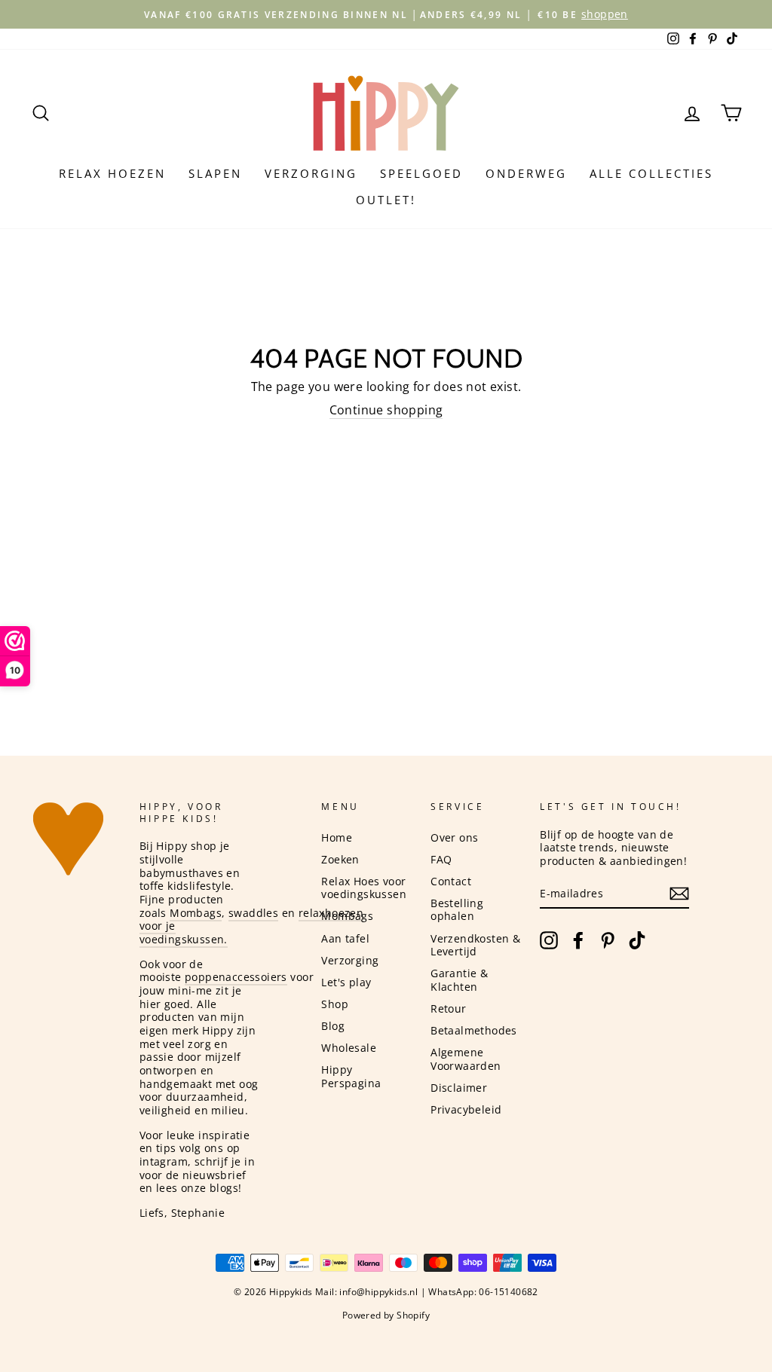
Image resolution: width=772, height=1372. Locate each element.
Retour (448, 1008)
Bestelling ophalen (456, 910)
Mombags (196, 913)
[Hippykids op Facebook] (578, 940)
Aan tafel (345, 938)
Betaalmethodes (473, 1030)
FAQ (441, 859)
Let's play (346, 982)
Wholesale (348, 1047)
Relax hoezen (112, 173)
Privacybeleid (465, 1109)
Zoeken (340, 859)
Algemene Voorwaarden (465, 1059)
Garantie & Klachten (459, 980)
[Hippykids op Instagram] (549, 940)
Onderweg (526, 173)
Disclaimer (458, 1087)
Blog (333, 1026)
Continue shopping (386, 410)
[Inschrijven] (679, 894)
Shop (334, 1004)
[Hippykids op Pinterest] (608, 940)
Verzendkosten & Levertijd (475, 945)
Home (336, 837)
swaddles (253, 913)
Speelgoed (421, 173)
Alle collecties (651, 173)
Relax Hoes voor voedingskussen (363, 888)
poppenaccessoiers (236, 977)
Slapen (215, 173)
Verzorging (311, 173)
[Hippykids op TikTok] (637, 940)
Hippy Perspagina (351, 1076)
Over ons (454, 837)
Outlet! (386, 199)
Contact (450, 881)
